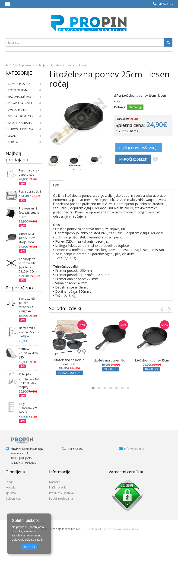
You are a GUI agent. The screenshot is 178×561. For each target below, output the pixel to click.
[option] (54, 160)
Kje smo (11, 493)
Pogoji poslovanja (61, 499)
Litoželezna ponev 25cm (152, 360)
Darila (13, 142)
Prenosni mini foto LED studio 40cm (29, 212)
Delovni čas (13, 499)
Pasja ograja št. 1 (30, 191)
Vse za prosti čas (20, 116)
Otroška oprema (20, 129)
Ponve (83, 65)
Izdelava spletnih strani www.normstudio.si (112, 529)
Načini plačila (58, 487)
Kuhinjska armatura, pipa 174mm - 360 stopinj (29, 380)
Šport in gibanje (20, 123)
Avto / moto (17, 110)
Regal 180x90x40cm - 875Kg (29, 408)
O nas (9, 482)
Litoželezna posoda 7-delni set (69, 362)
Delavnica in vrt (20, 103)
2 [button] (81, 170)
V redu (29, 547)
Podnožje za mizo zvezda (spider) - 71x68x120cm (28, 265)
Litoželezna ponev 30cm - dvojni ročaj (28, 238)
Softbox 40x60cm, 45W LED (28, 353)
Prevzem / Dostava (61, 493)
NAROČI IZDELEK (133, 159)
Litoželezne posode (62, 65)
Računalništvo (19, 97)
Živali (12, 136)
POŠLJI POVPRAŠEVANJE (139, 147)
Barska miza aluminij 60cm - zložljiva (29, 332)
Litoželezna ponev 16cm (110, 360)
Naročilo (54, 482)
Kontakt (11, 487)
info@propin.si (134, 449)
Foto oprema (18, 90)
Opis (56, 185)
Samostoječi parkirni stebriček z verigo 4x (27, 305)
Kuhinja (40, 65)
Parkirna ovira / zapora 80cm (29, 172)
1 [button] (74, 170)
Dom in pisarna (22, 65)
